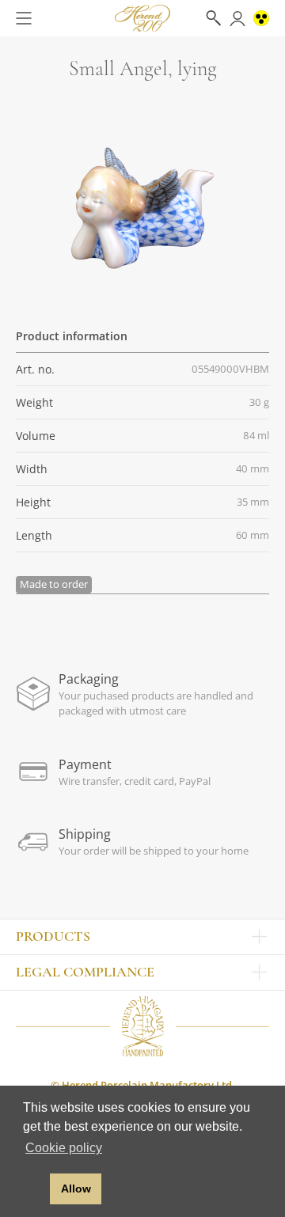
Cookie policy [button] (63, 1147)
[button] (33, 1189)
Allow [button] (76, 1188)
